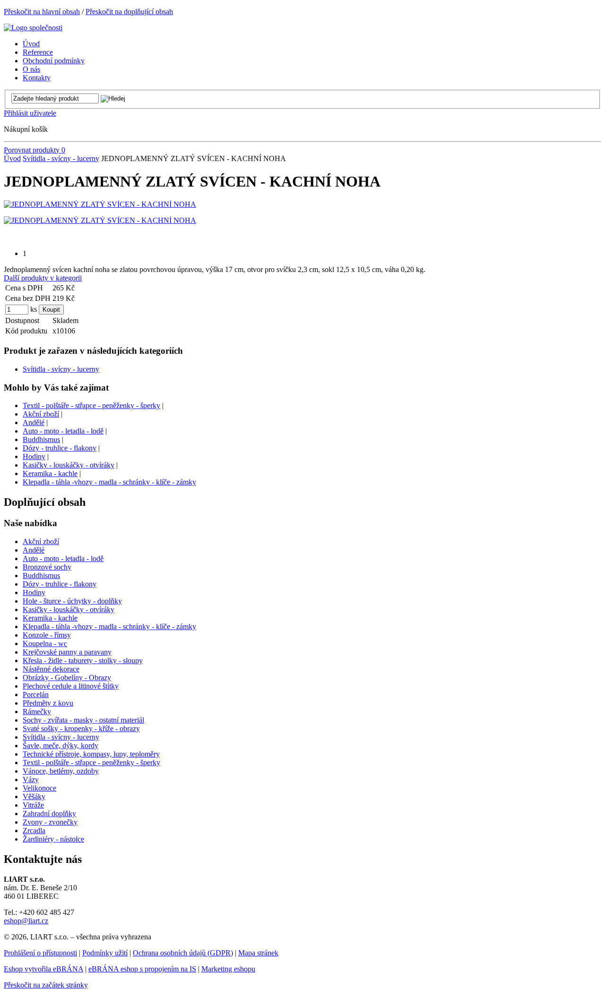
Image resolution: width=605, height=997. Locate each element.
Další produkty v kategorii (43, 278)
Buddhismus (41, 439)
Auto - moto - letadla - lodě (63, 431)
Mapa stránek (258, 953)
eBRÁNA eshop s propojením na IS (142, 969)
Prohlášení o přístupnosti (40, 953)
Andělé (33, 422)
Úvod (12, 158)
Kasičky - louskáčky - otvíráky (68, 465)
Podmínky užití (105, 953)
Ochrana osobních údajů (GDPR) (183, 953)
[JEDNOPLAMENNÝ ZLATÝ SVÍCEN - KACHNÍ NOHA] (100, 204)
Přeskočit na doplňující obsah (129, 12)
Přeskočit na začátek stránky (46, 985)
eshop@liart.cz (26, 921)
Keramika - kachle (50, 473)
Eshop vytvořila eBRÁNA (43, 969)
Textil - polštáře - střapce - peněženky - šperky (91, 405)
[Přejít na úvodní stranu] (33, 28)
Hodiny (34, 456)
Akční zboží (41, 414)
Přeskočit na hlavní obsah (42, 12)
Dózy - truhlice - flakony (59, 448)
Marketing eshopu (228, 969)
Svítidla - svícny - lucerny (61, 158)
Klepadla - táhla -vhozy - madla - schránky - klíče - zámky (109, 482)
